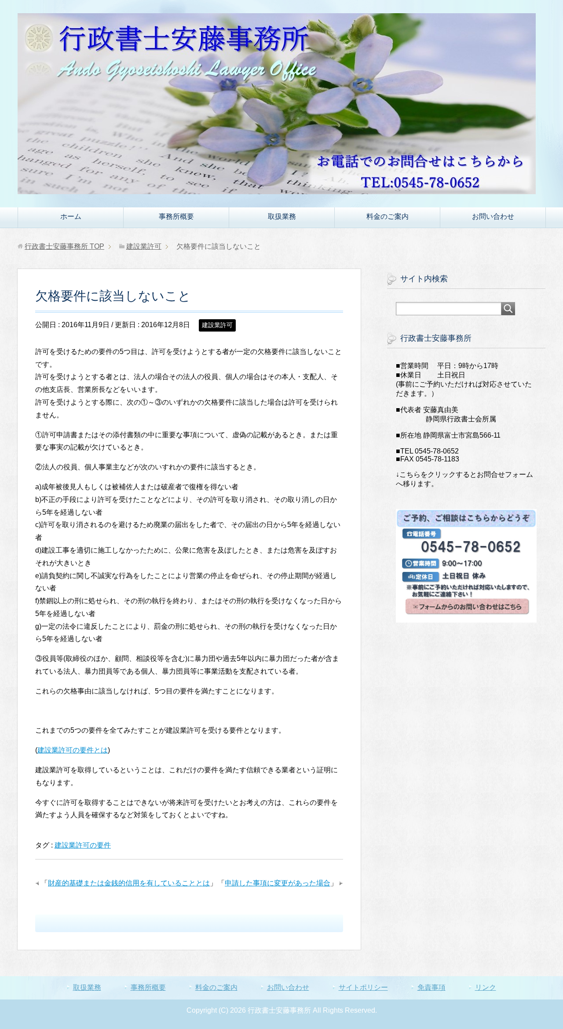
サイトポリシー (363, 987)
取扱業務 (282, 216)
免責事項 (431, 987)
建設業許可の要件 (83, 845)
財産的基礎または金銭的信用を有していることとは (129, 883)
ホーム (70, 216)
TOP (64, 246)
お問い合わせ (493, 216)
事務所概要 (176, 216)
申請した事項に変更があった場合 (277, 883)
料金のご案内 (387, 216)
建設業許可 (217, 324)
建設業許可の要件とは (72, 750)
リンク (485, 987)
